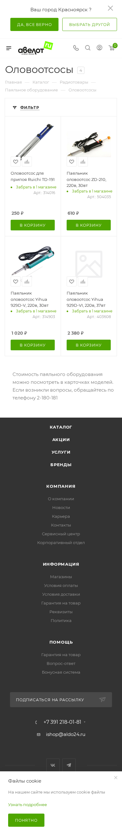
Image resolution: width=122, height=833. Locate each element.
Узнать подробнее (27, 804)
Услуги (61, 452)
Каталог (61, 426)
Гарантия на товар (61, 602)
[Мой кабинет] (99, 48)
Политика (61, 620)
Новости (61, 507)
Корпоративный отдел (61, 542)
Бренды (61, 464)
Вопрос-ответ (61, 663)
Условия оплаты (61, 585)
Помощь (61, 642)
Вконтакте (53, 765)
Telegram (69, 765)
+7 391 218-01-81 (62, 722)
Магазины (61, 576)
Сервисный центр (61, 533)
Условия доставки (61, 594)
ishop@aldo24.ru (65, 734)
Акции (61, 439)
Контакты (61, 524)
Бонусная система (61, 672)
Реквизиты (61, 611)
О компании (61, 498)
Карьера (61, 516)
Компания (60, 486)
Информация (61, 564)
